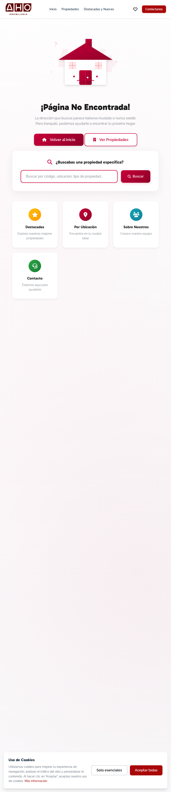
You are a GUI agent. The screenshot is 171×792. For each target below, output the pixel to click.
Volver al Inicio (62, 139)
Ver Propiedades (113, 139)
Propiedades (70, 9)
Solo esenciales (109, 770)
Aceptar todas (146, 770)
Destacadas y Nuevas (99, 9)
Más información (36, 781)
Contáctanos (154, 9)
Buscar (138, 176)
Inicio (53, 9)
